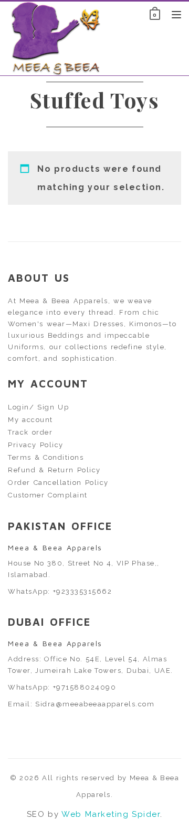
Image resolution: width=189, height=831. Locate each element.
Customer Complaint (48, 495)
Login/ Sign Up (38, 407)
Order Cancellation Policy (58, 482)
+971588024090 (85, 687)
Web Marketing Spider (110, 814)
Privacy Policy (36, 445)
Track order (30, 432)
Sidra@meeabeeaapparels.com (94, 704)
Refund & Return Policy (54, 470)
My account (30, 420)
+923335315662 (82, 591)
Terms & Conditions (45, 457)
